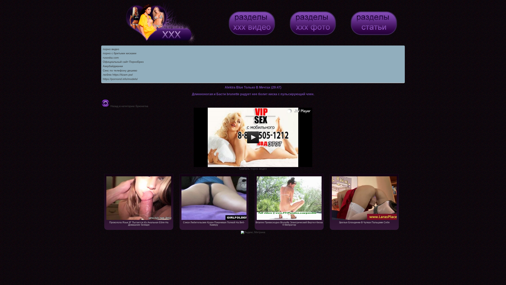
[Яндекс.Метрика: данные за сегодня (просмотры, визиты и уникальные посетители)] (253, 232)
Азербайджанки (113, 66)
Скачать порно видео (253, 168)
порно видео (111, 49)
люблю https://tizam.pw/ (118, 74)
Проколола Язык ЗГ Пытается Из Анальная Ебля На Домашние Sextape (138, 223)
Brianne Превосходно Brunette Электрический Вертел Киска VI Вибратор (289, 223)
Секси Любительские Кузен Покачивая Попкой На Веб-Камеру (214, 223)
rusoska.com (111, 57)
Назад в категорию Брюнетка (129, 106)
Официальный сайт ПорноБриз (123, 61)
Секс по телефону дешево (120, 70)
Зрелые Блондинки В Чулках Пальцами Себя (364, 222)
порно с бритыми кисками (119, 53)
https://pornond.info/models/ (120, 79)
